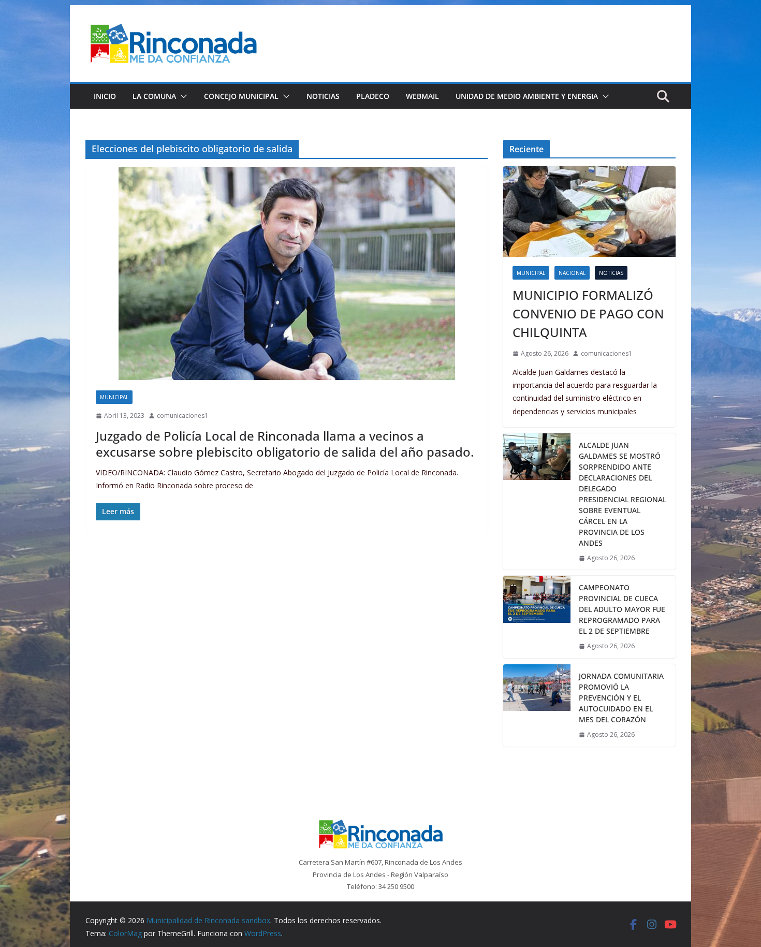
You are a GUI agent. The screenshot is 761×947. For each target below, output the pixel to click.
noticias (611, 272)
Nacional (572, 272)
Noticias (323, 96)
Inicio (105, 96)
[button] (181, 96)
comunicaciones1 (182, 415)
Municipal (114, 397)
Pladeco (372, 96)
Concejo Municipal (241, 96)
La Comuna (154, 96)
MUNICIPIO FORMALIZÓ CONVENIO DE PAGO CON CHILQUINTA (588, 313)
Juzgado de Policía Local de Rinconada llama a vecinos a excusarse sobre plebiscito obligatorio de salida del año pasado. (285, 443)
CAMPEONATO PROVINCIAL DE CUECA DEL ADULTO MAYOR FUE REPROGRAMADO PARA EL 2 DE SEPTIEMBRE (622, 609)
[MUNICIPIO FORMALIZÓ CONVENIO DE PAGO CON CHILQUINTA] (589, 211)
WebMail (422, 96)
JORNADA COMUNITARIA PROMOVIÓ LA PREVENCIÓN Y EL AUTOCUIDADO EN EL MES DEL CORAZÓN (621, 697)
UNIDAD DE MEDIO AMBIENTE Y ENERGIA (527, 96)
